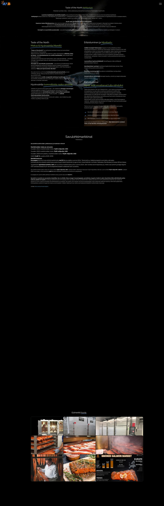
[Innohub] (6, 3)
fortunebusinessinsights (41, 186)
